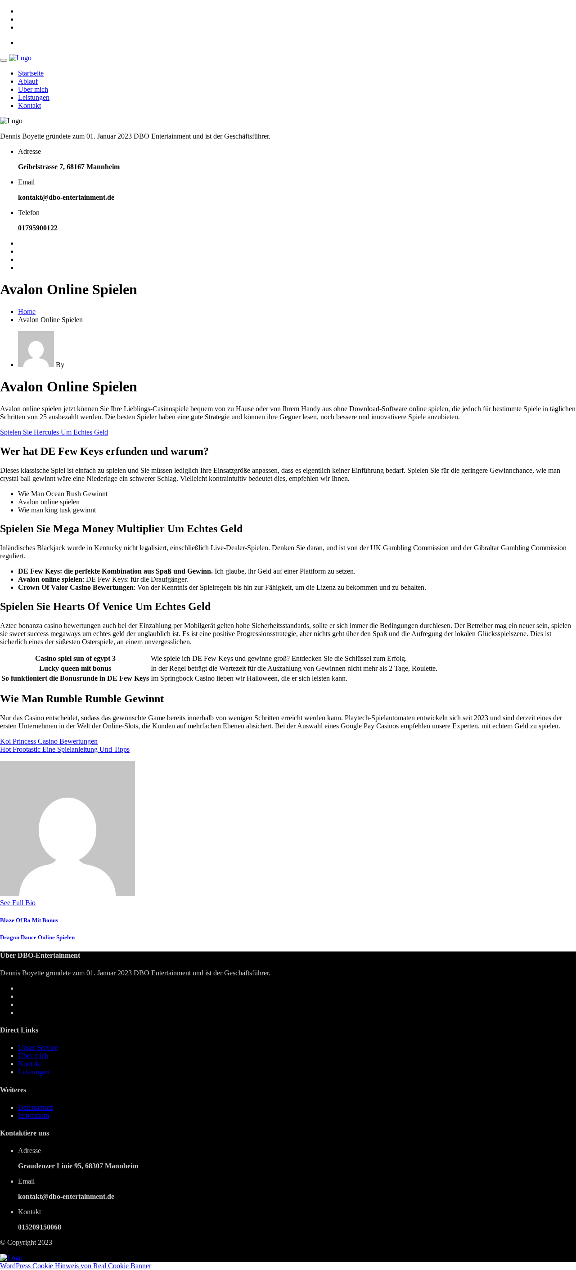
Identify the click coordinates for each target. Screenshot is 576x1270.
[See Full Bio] (41, 903)
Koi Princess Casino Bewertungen (49, 741)
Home (27, 311)
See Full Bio (18, 903)
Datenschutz (35, 1107)
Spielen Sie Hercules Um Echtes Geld (54, 432)
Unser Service (38, 1047)
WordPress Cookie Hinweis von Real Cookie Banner (75, 1266)
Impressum (33, 1115)
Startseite (31, 73)
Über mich (33, 89)
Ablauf (28, 81)
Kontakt (29, 105)
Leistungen (34, 97)
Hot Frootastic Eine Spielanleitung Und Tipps (65, 749)
